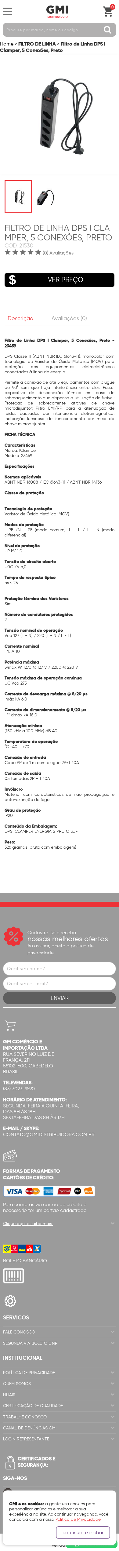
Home (6, 44)
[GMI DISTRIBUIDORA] (57, 11)
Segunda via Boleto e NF (30, 1343)
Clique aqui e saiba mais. (28, 1223)
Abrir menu (7, 11)
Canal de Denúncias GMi (29, 1428)
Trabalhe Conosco (25, 1417)
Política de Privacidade (29, 1372)
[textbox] (59, 30)
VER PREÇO (65, 280)
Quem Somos (17, 1383)
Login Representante (26, 1439)
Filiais (9, 1394)
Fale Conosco (19, 1332)
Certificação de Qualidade (33, 1405)
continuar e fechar (83, 1532)
